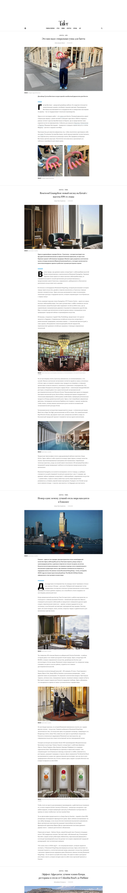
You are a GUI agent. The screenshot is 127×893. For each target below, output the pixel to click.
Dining (63, 28)
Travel (66, 190)
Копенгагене (84, 123)
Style (58, 28)
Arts (66, 35)
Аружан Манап (61, 43)
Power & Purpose (50, 28)
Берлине (77, 123)
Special (75, 28)
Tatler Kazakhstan (61, 201)
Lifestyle (69, 28)
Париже (41, 125)
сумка (62, 116)
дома (42, 134)
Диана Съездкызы (61, 882)
